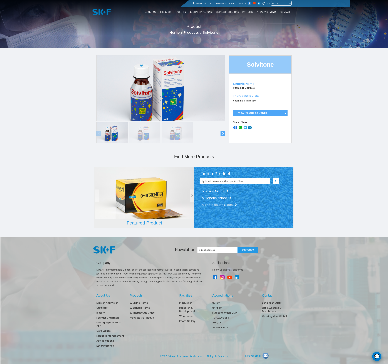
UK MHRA (217, 307)
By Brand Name (212, 191)
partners (247, 11)
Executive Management (110, 335)
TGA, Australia (220, 317)
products (165, 11)
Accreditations (105, 340)
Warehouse (186, 316)
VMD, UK (216, 322)
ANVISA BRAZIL (220, 327)
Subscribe (248, 249)
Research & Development (187, 309)
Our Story (101, 307)
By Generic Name (214, 198)
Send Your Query (271, 302)
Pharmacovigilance (226, 3)
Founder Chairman (107, 317)
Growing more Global (274, 316)
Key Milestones (105, 345)
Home (175, 32)
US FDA (216, 302)
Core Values (103, 330)
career (242, 3)
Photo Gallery (187, 321)
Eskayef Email (253, 355)
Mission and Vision (107, 302)
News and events (266, 11)
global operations (201, 11)
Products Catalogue (142, 317)
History (100, 312)
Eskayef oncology (204, 3)
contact (285, 11)
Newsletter (184, 249)
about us (151, 11)
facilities (181, 11)
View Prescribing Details (252, 113)
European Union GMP (224, 312)
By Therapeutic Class (216, 205)
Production (185, 302)
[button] (223, 133)
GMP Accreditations (227, 11)
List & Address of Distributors (272, 309)
